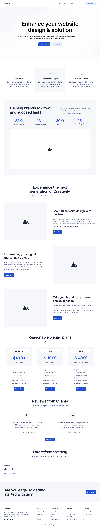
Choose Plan (19, 389)
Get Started (90, 3)
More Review (50, 439)
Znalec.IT (7, 3)
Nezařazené (7, 465)
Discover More (44, 44)
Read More (57, 232)
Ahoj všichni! (8, 469)
